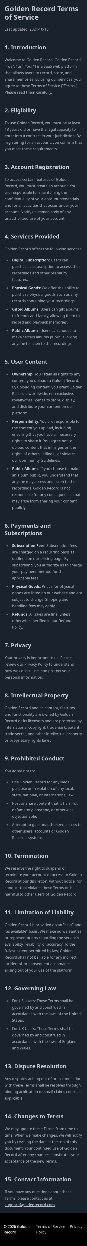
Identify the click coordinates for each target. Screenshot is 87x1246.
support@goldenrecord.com (30, 1204)
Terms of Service (50, 1226)
